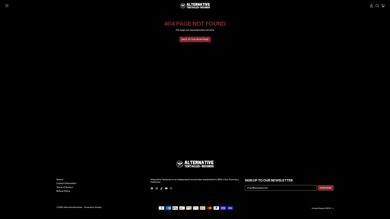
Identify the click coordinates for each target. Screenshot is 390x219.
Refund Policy (63, 191)
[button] (377, 6)
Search (59, 179)
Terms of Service (64, 187)
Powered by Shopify (93, 207)
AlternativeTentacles (73, 207)
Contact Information (66, 183)
